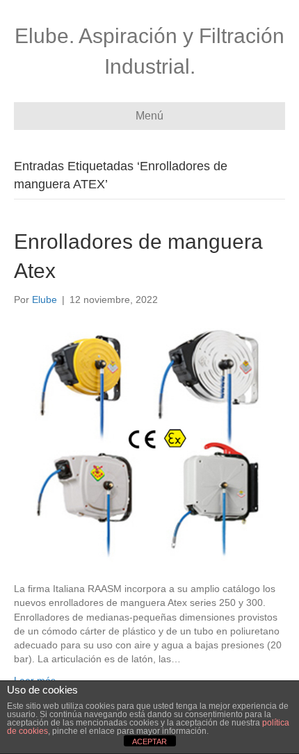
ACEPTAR (149, 741)
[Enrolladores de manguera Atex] (149, 443)
